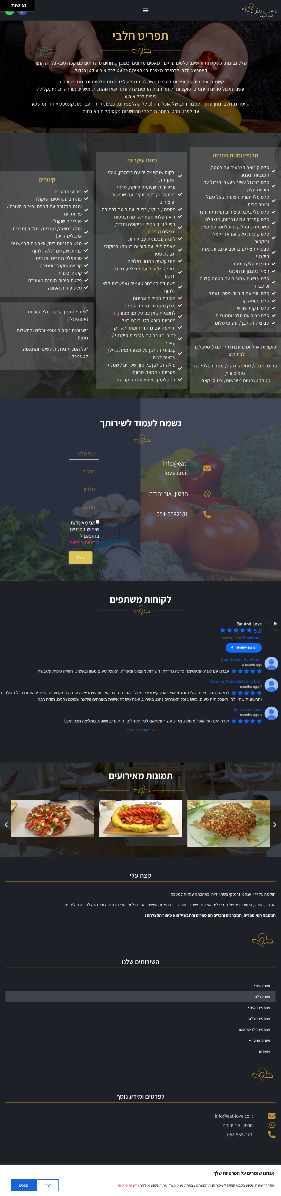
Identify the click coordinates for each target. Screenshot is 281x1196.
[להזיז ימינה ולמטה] (7, 7)
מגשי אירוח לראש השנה (254, 1029)
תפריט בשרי (262, 985)
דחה (47, 1185)
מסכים (24, 1185)
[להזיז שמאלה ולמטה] (4, 7)
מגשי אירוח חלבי (259, 1018)
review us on (247, 647)
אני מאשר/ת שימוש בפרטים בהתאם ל (84, 532)
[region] (140, 1180)
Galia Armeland (247, 709)
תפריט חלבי (262, 996)
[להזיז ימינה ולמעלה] (7, 4)
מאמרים (264, 1051)
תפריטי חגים (262, 1040)
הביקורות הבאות (140, 729)
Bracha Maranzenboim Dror (236, 681)
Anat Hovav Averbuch (241, 659)
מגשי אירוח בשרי (259, 1007)
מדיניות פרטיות (128, 1185)
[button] (145, 10)
